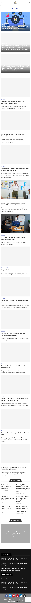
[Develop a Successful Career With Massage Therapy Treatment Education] (15, 384)
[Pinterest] (17, 595)
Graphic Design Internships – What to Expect (14, 270)
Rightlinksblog (20, 601)
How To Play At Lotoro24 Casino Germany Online (6, 508)
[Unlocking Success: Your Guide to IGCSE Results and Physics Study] (15, 87)
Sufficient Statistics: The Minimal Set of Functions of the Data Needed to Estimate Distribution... (15, 68)
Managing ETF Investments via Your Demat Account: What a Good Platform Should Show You (23, 488)
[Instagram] (24, 595)
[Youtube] (13, 595)
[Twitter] (10, 595)
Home (1, 5)
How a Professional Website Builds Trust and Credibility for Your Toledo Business (22, 509)
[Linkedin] (20, 595)
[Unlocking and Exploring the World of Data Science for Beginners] (15, 223)
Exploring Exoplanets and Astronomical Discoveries (7, 486)
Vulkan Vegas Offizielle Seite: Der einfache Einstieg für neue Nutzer (22, 499)
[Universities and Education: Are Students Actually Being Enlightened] (15, 453)
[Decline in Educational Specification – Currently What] (15, 419)
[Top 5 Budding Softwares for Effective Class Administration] (15, 352)
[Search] (29, 2)
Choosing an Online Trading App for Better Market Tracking (7, 498)
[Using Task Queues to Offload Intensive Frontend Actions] (15, 120)
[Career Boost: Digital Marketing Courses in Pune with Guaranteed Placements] (15, 189)
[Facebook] (6, 595)
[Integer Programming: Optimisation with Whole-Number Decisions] (15, 21)
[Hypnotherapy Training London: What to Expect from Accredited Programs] (15, 154)
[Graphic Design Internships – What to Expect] (15, 256)
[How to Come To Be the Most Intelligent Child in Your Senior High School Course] (15, 286)
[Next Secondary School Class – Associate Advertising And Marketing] (15, 319)
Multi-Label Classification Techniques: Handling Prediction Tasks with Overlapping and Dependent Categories (15, 47)
